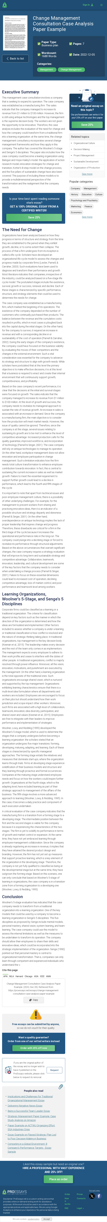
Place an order (58, 1179)
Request (54, 1070)
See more (87, 174)
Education (87, 194)
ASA (36, 976)
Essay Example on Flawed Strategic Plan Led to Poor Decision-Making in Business (32, 1136)
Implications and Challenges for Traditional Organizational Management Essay (30, 1098)
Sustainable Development (86, 161)
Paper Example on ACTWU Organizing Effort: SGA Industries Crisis (31, 1127)
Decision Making (82, 149)
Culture (98, 194)
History (74, 194)
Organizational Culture (84, 143)
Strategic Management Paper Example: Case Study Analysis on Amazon (32, 1118)
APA (5, 976)
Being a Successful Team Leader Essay (29, 1111)
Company (75, 188)
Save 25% (34, 217)
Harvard (19, 976)
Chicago (28, 976)
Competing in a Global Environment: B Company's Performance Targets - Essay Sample (29, 1147)
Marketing (76, 206)
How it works (67, 1201)
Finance (88, 206)
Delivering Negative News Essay (25, 1105)
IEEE (42, 976)
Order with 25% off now (33, 1048)
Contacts (81, 1198)
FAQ (66, 1208)
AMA (48, 976)
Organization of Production (87, 167)
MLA (11, 976)
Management (47, 69)
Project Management (84, 155)
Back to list (17, 58)
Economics (76, 212)
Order (67, 1194)
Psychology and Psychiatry (84, 200)
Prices (80, 1194)
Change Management (71, 69)
